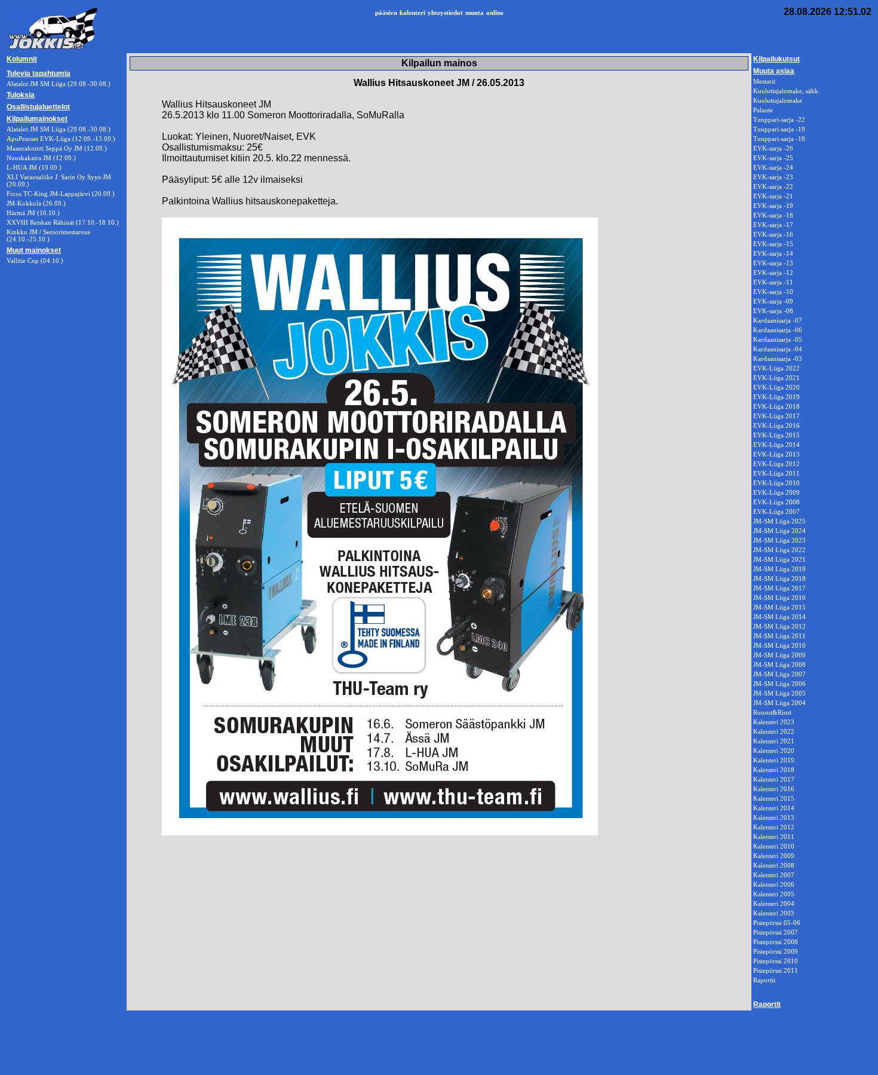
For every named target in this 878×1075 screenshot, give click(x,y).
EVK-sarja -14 (773, 253)
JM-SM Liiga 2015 (779, 607)
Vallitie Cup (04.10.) (35, 260)
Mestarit (764, 81)
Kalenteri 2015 (773, 798)
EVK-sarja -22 (773, 186)
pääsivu (386, 12)
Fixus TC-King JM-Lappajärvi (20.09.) (61, 193)
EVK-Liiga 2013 (776, 454)
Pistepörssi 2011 (775, 970)
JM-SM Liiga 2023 (779, 540)
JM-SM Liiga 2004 (779, 702)
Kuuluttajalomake (777, 100)
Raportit (764, 980)
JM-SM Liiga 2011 (779, 635)
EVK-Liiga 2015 (776, 435)
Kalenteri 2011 (773, 836)
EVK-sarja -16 (773, 234)
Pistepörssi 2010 (775, 960)
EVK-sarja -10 (773, 291)
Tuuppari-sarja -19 (779, 129)
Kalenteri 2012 (773, 827)
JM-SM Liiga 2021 (779, 559)
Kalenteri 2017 (773, 779)
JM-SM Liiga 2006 (779, 683)
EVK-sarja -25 (773, 157)
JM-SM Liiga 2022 (779, 549)
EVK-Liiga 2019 (776, 396)
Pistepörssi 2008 (775, 941)
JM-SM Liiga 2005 (779, 693)
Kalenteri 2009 (773, 855)
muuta (474, 12)
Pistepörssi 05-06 (776, 922)
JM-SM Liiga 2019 (779, 568)
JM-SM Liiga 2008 (779, 664)
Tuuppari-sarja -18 (779, 138)
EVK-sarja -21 (773, 196)
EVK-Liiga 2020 (776, 387)
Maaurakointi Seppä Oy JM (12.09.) (57, 148)
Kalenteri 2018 (773, 769)
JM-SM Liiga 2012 (779, 626)
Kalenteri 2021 (773, 741)
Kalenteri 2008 (773, 865)
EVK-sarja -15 (773, 243)
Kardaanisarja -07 (777, 320)
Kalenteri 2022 (773, 731)
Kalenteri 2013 (773, 817)
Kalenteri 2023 (773, 721)
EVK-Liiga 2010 (776, 482)
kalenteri (412, 12)
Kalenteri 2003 (773, 913)
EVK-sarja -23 (773, 176)
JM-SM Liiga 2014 (779, 616)
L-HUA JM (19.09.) (34, 167)
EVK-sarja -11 (773, 282)
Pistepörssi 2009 (775, 951)
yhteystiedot (445, 12)
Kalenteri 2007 (773, 874)
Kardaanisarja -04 (777, 349)
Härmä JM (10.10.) (33, 212)
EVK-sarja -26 (773, 148)
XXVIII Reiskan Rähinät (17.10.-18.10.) (63, 222)
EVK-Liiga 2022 (776, 368)
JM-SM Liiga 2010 (779, 645)
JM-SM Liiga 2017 (779, 588)
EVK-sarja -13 (773, 263)
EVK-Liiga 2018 (776, 406)
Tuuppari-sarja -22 (779, 119)
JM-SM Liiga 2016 (779, 597)
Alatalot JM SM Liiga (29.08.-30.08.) (58, 129)
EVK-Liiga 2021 (776, 377)
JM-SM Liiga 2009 (779, 655)
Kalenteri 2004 (773, 903)
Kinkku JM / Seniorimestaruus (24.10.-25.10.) (48, 235)
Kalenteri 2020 (773, 750)
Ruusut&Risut (772, 712)
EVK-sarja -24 (773, 167)
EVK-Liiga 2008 (776, 502)
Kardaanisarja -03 (777, 358)
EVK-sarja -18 (773, 215)
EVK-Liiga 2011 (776, 473)
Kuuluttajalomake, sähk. (786, 90)
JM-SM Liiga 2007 (779, 674)
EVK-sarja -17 (773, 224)
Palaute (763, 110)
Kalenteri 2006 (773, 884)
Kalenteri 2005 (773, 894)
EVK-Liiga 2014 (776, 444)
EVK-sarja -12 (773, 272)
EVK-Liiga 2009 (776, 492)
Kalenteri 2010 (773, 846)
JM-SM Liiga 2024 (779, 530)
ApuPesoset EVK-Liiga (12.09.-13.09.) (61, 138)
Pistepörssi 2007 (775, 932)
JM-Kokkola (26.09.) (36, 203)
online (495, 12)
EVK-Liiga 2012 (776, 463)
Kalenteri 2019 (773, 760)
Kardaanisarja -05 (777, 339)
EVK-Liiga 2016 (776, 425)
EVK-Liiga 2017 (776, 415)
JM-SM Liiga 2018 (779, 578)
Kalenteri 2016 (773, 788)
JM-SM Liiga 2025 (779, 521)
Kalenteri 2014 (773, 807)
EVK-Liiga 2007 (776, 511)
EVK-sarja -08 (773, 310)
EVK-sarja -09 (773, 301)
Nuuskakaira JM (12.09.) (41, 157)
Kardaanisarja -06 (777, 329)
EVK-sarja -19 (773, 205)
